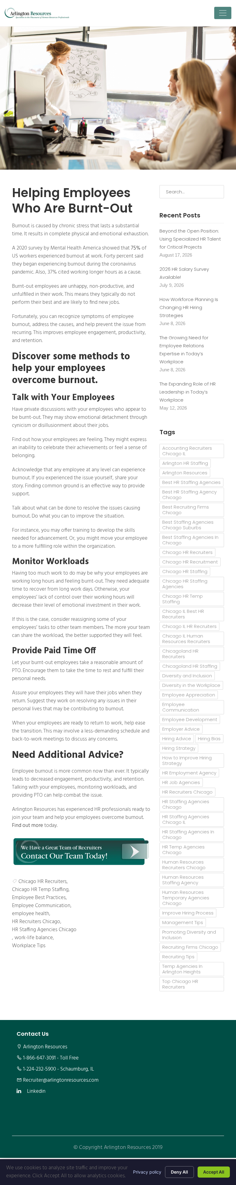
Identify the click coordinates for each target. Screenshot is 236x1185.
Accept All (213, 1172)
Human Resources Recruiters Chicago (184, 865)
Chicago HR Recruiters (42, 882)
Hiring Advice (176, 738)
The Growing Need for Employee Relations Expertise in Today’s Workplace (183, 349)
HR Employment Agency (189, 773)
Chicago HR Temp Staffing (40, 890)
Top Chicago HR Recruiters (180, 984)
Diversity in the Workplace (191, 685)
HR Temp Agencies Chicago (183, 850)
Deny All (179, 1172)
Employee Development (189, 719)
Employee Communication (41, 906)
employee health (30, 914)
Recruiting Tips (178, 956)
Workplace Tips (28, 946)
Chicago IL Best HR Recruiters (183, 614)
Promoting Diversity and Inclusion (189, 935)
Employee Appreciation (188, 695)
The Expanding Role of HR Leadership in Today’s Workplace (187, 392)
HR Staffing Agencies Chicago (44, 930)
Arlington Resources (184, 472)
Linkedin (36, 1092)
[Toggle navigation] (222, 13)
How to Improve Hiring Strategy (187, 760)
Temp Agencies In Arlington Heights (182, 969)
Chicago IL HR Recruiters (189, 626)
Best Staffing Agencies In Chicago (190, 540)
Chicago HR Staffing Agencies (184, 584)
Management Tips (182, 922)
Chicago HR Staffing (184, 571)
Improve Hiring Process (188, 913)
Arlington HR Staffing (185, 463)
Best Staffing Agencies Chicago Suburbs (188, 525)
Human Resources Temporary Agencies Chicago (185, 897)
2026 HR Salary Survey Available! (184, 273)
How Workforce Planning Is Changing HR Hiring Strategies (188, 307)
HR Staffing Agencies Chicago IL (185, 819)
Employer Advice (181, 729)
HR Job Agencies (181, 782)
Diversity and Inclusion (187, 675)
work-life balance (33, 938)
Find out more (27, 826)
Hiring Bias (209, 738)
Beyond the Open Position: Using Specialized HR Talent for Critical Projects (190, 239)
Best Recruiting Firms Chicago (185, 510)
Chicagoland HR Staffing (189, 666)
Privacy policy (147, 1172)
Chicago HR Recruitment (190, 562)
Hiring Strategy (178, 748)
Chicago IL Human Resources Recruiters (186, 639)
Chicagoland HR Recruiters (180, 654)
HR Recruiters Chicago (36, 922)
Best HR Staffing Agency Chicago (189, 495)
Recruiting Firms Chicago (190, 947)
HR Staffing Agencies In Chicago (188, 834)
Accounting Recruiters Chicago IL (187, 451)
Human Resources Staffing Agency (183, 880)
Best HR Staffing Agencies (191, 482)
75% (135, 248)
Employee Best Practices (39, 898)
